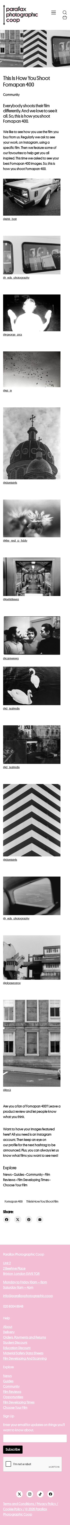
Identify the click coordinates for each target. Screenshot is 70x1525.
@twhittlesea (11, 599)
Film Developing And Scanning (25, 1358)
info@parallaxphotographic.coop (28, 1296)
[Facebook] (6, 1219)
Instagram (30, 142)
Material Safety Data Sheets (23, 1353)
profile (13, 1145)
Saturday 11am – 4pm (18, 1287)
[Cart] (65, 17)
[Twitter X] (17, 1219)
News (7, 1174)
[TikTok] (40, 1494)
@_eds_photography (16, 277)
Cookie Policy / (13, 1509)
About (7, 1327)
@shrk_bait (10, 219)
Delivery (9, 1332)
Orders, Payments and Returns (24, 1337)
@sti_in (7, 390)
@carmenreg (11, 658)
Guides (19, 1174)
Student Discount (15, 1342)
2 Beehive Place (14, 1268)
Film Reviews (12, 1392)
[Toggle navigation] (53, 12)
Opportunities (13, 1397)
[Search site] (65, 12)
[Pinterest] (28, 1219)
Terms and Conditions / (19, 1504)
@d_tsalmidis (11, 708)
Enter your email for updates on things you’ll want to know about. (34, 1427)
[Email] (39, 1219)
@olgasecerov (12, 983)
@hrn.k (7, 1090)
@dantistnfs (10, 482)
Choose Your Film (15, 1185)
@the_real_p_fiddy (15, 540)
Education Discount (17, 1348)
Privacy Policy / (47, 1504)
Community (11, 94)
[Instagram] (29, 1494)
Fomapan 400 (20, 163)
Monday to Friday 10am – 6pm (25, 1282)
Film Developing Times (33, 1180)
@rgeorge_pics (12, 334)
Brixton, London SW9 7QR (21, 1274)
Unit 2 (7, 1263)
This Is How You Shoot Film (42, 1201)
